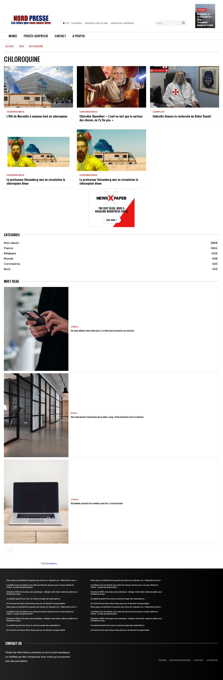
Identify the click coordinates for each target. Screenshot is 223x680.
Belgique (202, 9)
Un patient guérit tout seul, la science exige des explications (33, 599)
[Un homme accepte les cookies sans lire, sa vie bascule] (36, 502)
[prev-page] (6, 550)
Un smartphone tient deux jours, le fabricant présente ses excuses (102, 330)
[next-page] (11, 550)
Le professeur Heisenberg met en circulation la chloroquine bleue (36, 181)
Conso (74, 327)
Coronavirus (15, 112)
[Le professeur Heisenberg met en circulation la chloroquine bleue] (38, 150)
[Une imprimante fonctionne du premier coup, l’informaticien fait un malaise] (36, 415)
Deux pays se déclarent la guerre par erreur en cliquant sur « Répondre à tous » (41, 580)
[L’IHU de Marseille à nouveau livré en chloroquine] (38, 87)
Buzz (74, 413)
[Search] (183, 23)
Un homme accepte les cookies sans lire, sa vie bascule (97, 503)
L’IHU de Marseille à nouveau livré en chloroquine (37, 116)
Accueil (9, 46)
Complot (159, 112)
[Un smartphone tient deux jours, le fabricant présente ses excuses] (36, 329)
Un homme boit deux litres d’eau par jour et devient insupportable (35, 603)
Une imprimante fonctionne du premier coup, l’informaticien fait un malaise (107, 417)
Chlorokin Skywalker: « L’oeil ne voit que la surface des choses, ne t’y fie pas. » (111, 118)
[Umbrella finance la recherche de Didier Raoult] (184, 87)
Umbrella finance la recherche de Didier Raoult (182, 116)
